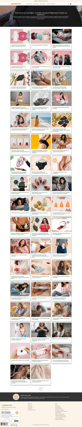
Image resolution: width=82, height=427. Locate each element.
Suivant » (41, 388)
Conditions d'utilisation (59, 418)
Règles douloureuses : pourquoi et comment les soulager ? (61, 151)
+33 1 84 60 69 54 (6, 409)
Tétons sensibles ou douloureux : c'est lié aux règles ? (41, 67)
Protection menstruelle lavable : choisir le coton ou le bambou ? (18, 87)
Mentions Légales (58, 412)
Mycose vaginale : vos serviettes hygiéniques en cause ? (39, 87)
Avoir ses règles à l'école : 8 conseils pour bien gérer (61, 67)
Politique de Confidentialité (59, 414)
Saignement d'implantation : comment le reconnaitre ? (59, 298)
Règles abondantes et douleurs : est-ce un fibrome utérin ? (20, 298)
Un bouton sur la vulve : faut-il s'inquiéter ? (60, 172)
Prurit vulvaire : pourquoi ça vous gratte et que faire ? (39, 193)
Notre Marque (57, 405)
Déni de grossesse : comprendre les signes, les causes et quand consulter (40, 340)
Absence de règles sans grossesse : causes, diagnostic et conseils (61, 193)
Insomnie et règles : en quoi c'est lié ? (20, 212)
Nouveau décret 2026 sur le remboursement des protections (40, 172)
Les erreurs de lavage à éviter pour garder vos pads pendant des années (40, 108)
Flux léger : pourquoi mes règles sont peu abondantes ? (61, 234)
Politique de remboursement (60, 419)
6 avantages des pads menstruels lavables (61, 108)
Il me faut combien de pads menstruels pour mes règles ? (60, 87)
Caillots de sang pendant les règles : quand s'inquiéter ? (41, 277)
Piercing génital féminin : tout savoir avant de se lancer (40, 381)
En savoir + (10, 420)
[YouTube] (16, 425)
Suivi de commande (58, 408)
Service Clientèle (58, 407)
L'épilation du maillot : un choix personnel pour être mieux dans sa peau (40, 256)
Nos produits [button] (29, 3)
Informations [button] (42, 3)
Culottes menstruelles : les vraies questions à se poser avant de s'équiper (40, 151)
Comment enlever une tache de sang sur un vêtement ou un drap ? (61, 361)
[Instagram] (13, 425)
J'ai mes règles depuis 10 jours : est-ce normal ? (61, 319)
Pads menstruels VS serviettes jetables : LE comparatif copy (18, 45)
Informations (30, 408)
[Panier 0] (71, 4)
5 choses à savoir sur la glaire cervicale (39, 298)
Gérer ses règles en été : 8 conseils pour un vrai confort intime (40, 129)
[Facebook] (11, 425)
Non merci (4, 420)
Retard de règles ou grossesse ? (60, 338)
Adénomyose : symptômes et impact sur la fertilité (41, 319)
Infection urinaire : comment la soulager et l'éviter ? (18, 339)
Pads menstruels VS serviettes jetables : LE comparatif (18, 67)
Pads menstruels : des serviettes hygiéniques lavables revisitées (19, 172)
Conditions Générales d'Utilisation (60, 416)
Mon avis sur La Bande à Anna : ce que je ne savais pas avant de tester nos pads (41, 234)
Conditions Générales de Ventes (60, 415)
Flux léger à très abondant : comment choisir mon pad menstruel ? (20, 151)
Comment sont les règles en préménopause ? (18, 319)
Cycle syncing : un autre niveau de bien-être (19, 255)
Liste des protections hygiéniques (40, 45)
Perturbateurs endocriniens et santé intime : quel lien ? (20, 193)
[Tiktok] (14, 425)
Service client (30, 407)
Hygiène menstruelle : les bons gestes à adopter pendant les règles (20, 108)
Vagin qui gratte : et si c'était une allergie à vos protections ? (60, 255)
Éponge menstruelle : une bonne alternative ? (40, 213)
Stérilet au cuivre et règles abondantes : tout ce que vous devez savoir (20, 277)
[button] (69, 4)
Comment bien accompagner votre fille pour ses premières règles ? (20, 129)
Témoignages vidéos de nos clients (61, 411)
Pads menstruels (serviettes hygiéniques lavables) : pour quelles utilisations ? (61, 130)
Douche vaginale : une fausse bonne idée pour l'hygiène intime (20, 234)
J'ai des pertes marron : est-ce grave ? (20, 361)
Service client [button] (35, 3)
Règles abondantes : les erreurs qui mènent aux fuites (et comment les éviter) (61, 46)
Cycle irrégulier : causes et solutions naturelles (61, 277)
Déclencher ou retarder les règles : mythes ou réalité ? (40, 360)
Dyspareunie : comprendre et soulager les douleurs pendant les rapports (19, 382)
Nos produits (30, 405)
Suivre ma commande (51, 3)
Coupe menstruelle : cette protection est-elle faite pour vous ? (62, 213)
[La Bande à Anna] (16, 4)
